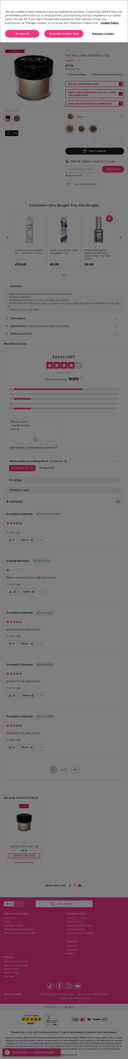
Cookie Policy (110, 23)
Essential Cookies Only (64, 33)
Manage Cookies (103, 33)
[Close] (123, 5)
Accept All (22, 33)
